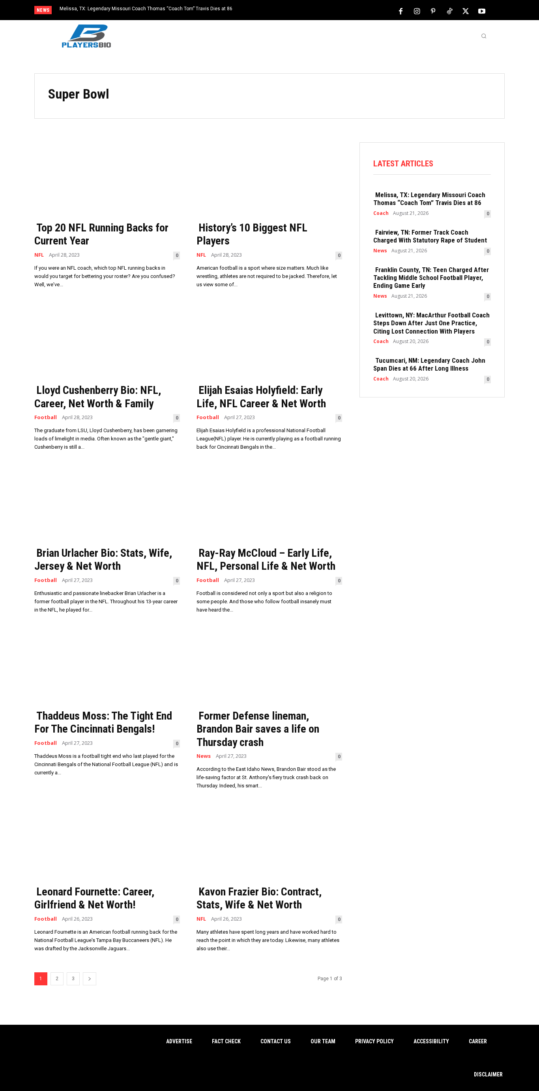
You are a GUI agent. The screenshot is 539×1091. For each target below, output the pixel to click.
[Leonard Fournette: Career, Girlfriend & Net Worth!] (107, 843)
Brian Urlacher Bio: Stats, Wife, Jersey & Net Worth (103, 559)
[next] (296, 11)
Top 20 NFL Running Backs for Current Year (101, 234)
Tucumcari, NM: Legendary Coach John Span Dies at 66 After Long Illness (429, 364)
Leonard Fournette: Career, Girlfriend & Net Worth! (94, 898)
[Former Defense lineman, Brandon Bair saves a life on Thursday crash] (269, 667)
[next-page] (89, 978)
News (204, 756)
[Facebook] (401, 11)
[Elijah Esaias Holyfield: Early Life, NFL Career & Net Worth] (269, 342)
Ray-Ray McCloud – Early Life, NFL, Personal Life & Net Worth (266, 559)
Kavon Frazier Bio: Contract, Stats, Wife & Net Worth (259, 898)
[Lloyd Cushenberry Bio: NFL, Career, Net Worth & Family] (107, 342)
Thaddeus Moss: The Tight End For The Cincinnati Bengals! (103, 722)
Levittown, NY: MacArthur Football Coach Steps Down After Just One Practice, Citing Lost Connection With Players (431, 323)
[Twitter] (466, 11)
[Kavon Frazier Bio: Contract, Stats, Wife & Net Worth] (269, 843)
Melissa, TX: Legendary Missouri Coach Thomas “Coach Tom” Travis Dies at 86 (146, 8)
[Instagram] (417, 11)
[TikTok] (449, 11)
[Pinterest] (433, 11)
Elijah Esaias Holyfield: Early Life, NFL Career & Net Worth (261, 397)
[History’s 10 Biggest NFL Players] (269, 179)
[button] (483, 35)
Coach (381, 213)
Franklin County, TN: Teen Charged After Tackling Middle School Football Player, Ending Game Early (431, 278)
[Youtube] (482, 11)
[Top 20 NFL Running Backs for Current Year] (107, 179)
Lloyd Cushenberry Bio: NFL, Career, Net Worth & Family (97, 397)
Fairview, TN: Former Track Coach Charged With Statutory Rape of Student (430, 236)
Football (45, 417)
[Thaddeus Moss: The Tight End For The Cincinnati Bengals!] (107, 667)
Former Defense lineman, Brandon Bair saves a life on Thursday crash (258, 729)
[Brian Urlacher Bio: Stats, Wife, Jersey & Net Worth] (107, 504)
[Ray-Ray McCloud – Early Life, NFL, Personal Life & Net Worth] (269, 504)
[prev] (283, 11)
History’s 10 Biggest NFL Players (252, 234)
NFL (39, 254)
